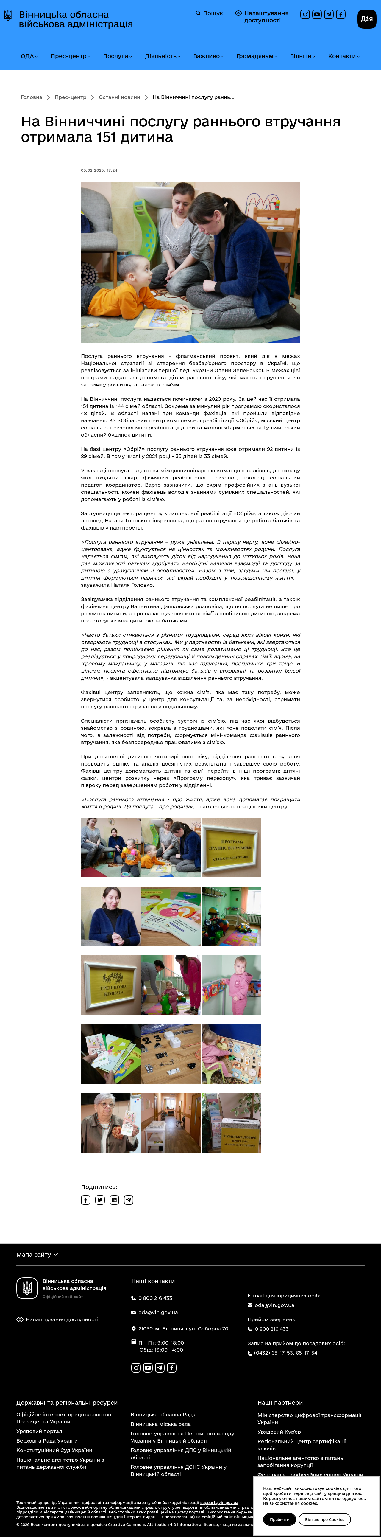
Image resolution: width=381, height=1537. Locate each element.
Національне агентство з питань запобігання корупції (300, 1461)
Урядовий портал (39, 1431)
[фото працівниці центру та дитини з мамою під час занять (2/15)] (171, 847)
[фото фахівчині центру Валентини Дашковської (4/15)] (111, 916)
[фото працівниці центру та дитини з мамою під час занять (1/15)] (111, 847)
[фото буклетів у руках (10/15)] (111, 1054)
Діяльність (161, 56)
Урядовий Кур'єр (279, 1431)
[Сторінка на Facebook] (341, 14)
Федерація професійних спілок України (310, 1474)
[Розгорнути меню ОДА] (36, 56)
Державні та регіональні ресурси (67, 1402)
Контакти (342, 56)
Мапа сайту (33, 1254)
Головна (31, 97)
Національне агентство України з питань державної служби (60, 1463)
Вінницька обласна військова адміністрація (76, 19)
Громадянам (255, 56)
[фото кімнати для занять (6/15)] (231, 916)
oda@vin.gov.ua (274, 1305)
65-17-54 (306, 1353)
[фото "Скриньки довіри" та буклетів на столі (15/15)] (231, 1123)
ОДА (27, 56)
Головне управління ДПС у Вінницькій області (181, 1453)
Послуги (115, 56)
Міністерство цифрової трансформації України (309, 1418)
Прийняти (279, 1519)
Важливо (206, 56)
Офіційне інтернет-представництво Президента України (63, 1418)
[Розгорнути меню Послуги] (130, 56)
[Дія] (367, 19)
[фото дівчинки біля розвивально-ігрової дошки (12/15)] (231, 1054)
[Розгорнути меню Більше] (313, 56)
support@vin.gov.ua (219, 1502)
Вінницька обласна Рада (163, 1414)
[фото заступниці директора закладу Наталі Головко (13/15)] (111, 1123)
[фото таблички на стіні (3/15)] (231, 847)
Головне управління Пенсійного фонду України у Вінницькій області (182, 1437)
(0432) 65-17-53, (274, 1353)
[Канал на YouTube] (317, 14)
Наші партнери (280, 1402)
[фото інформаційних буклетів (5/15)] (171, 916)
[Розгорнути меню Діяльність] (179, 56)
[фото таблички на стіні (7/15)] (111, 985)
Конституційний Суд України (54, 1450)
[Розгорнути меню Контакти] (358, 56)
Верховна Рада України (47, 1440)
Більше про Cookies (324, 1519)
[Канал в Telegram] (329, 14)
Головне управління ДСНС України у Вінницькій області (179, 1470)
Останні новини (119, 97)
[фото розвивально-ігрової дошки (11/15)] (171, 1054)
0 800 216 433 (272, 1329)
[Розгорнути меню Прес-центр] (89, 56)
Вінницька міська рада (161, 1424)
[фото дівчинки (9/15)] (231, 985)
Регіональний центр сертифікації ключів (301, 1444)
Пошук (213, 13)
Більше (300, 56)
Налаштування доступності (266, 17)
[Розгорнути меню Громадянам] (276, 56)
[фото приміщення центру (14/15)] (171, 1123)
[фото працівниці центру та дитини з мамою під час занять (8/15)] (171, 985)
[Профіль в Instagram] (305, 14)
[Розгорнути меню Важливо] (222, 56)
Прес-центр (69, 56)
